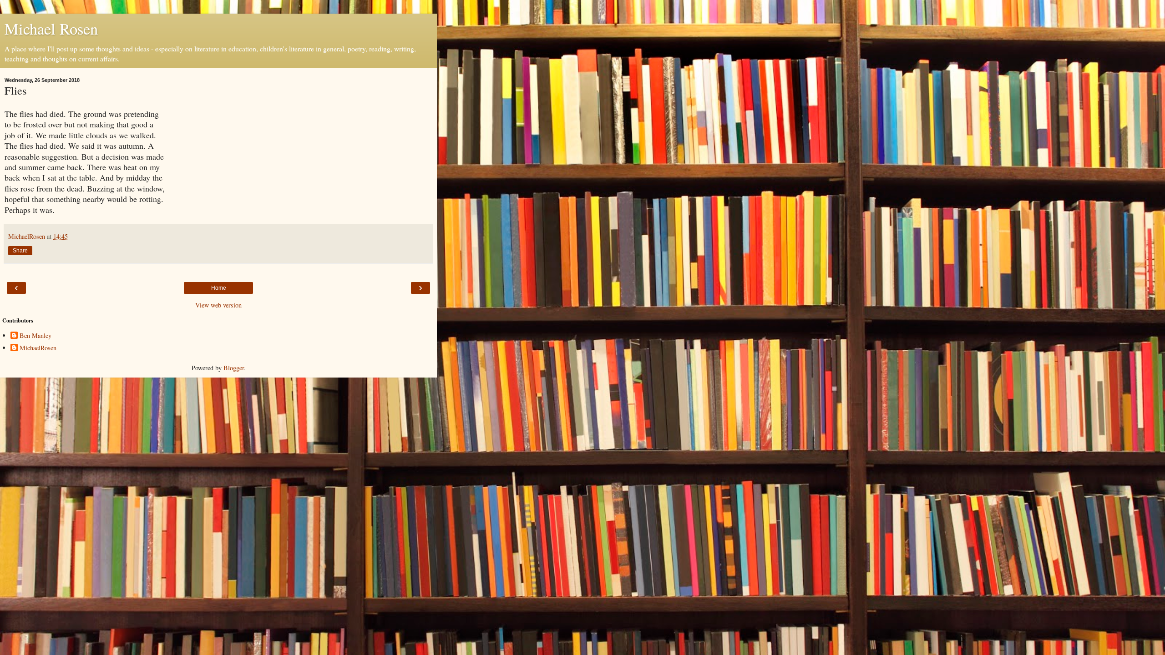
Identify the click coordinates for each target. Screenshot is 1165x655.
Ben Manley (35, 336)
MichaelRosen (38, 348)
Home (218, 288)
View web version (218, 305)
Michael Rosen (51, 28)
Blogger (233, 367)
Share (20, 250)
